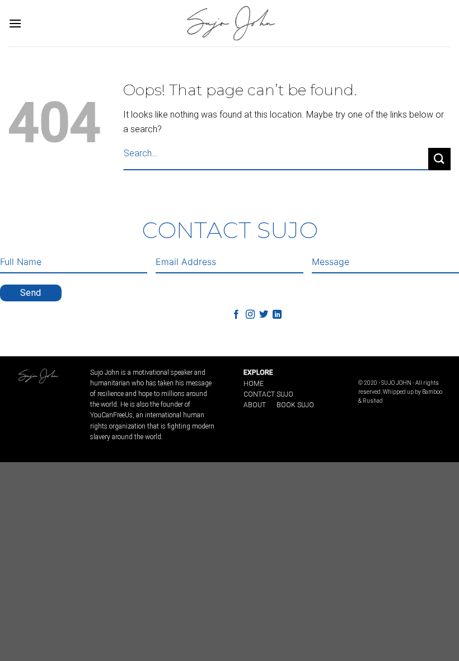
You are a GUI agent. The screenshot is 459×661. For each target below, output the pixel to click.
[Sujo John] (229, 23)
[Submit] (439, 159)
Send (30, 292)
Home (253, 384)
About (254, 405)
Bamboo (432, 392)
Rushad (373, 401)
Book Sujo (295, 405)
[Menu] (15, 23)
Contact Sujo (268, 394)
